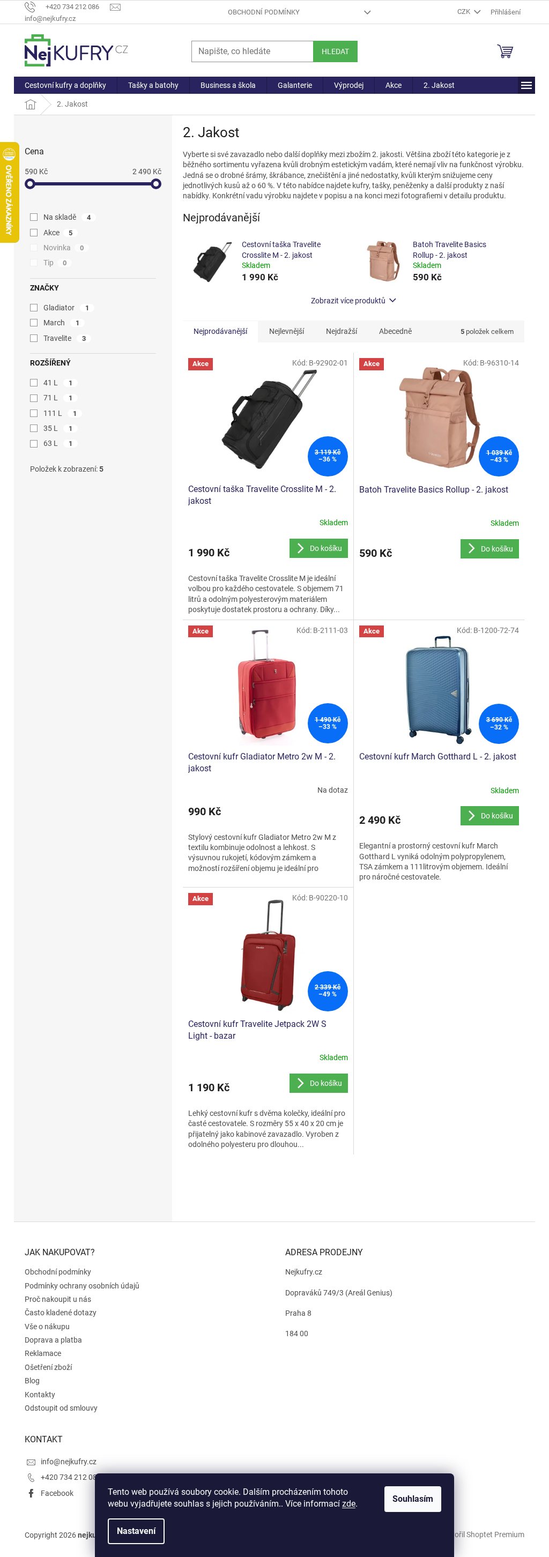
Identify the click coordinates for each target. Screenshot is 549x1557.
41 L (57, 382)
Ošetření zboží (48, 1367)
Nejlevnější (286, 331)
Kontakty (40, 1394)
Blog (32, 1380)
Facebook (57, 1493)
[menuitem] (65, 85)
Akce (57, 232)
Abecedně (395, 331)
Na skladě (67, 217)
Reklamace (43, 1353)
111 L (60, 413)
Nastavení (136, 1531)
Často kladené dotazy (61, 1312)
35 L (57, 428)
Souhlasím (412, 1499)
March (61, 322)
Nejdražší (341, 331)
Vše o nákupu (47, 1326)
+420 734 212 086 (71, 1477)
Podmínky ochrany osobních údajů (82, 1286)
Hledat (335, 51)
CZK (464, 12)
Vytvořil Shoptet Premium (482, 1534)
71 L (57, 397)
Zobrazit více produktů (348, 300)
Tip (54, 262)
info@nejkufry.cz (69, 1461)
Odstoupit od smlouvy (61, 1408)
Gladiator (66, 307)
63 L (57, 443)
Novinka (63, 247)
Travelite (64, 338)
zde (348, 1504)
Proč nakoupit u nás (58, 1299)
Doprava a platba (53, 1340)
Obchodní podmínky (264, 12)
